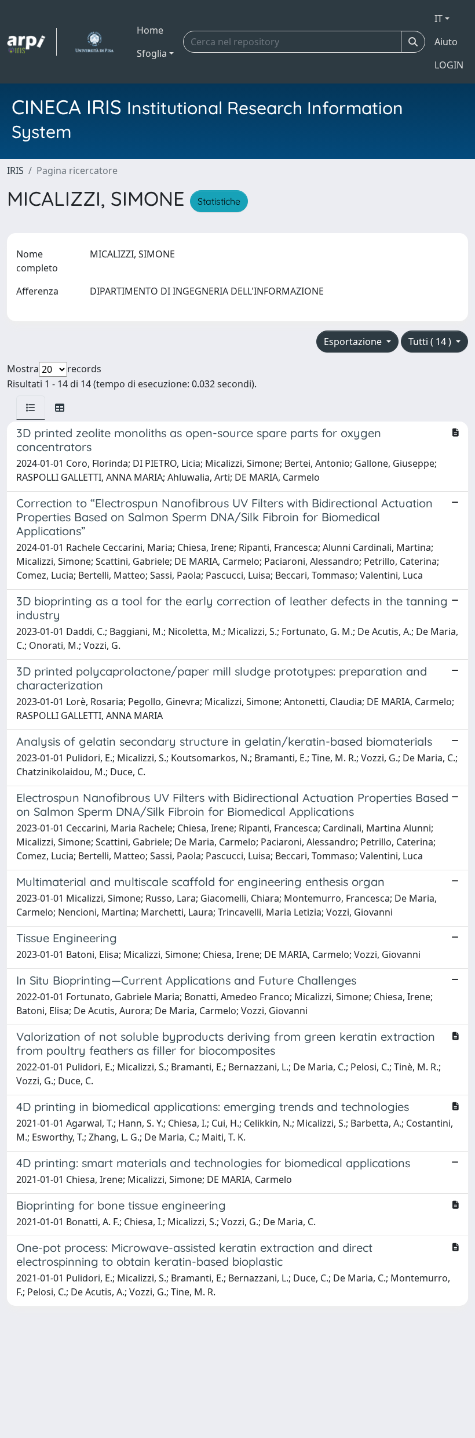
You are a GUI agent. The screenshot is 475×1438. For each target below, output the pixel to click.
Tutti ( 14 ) (431, 341)
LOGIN (448, 65)
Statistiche (219, 201)
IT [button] (438, 18)
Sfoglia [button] (152, 53)
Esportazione (354, 341)
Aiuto (446, 41)
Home (150, 30)
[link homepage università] (94, 42)
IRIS (15, 170)
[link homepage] (32, 42)
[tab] (30, 407)
